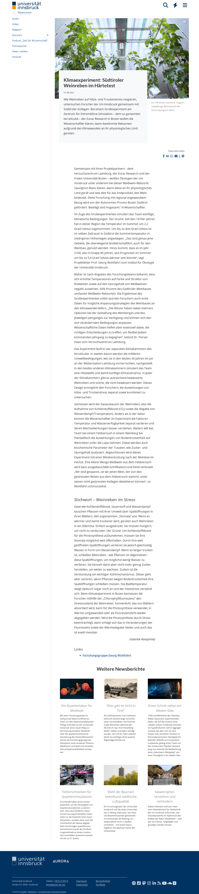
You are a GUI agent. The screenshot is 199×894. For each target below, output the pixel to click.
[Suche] (165, 5)
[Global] (175, 5)
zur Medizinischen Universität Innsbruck (52, 892)
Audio (15, 18)
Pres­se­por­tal (19, 46)
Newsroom (25, 12)
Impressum (81, 881)
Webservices (32, 892)
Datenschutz (82, 884)
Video (15, 24)
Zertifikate (100, 884)
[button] (163, 156)
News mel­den (20, 51)
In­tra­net (16, 56)
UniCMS (24, 892)
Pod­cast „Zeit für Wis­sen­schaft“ (30, 40)
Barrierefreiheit (103, 881)
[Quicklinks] (175, 5)
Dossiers (17, 35)
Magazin (17, 29)
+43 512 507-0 (61, 881)
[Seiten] (185, 5)
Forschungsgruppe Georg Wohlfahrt (107, 655)
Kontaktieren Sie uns (55, 884)
